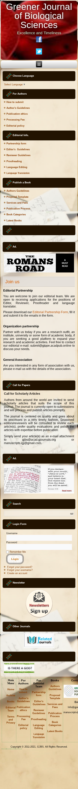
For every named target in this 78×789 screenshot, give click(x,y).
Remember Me (18, 551)
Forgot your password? (19, 567)
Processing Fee (15, 119)
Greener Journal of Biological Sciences (39, 16)
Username (11, 533)
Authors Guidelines (17, 190)
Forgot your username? (20, 570)
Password (11, 542)
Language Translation (18, 173)
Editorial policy (15, 125)
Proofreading (14, 161)
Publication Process (18, 208)
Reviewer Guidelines (38, 712)
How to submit (15, 102)
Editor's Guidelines (18, 149)
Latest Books (14, 220)
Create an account (17, 573)
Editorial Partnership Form (50, 312)
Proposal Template (17, 196)
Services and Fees (17, 202)
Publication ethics (17, 113)
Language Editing (16, 167)
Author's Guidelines (18, 108)
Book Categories (16, 214)
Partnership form (16, 143)
